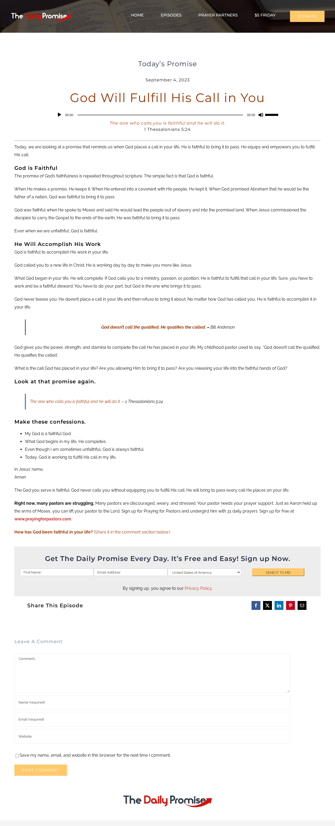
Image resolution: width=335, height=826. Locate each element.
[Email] (302, 605)
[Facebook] (256, 605)
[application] (167, 115)
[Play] (59, 114)
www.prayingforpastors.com (42, 518)
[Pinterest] (290, 605)
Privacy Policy (198, 588)
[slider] (272, 114)
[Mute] (261, 114)
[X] (267, 605)
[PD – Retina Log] (40, 12)
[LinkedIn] (279, 605)
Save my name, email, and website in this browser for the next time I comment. (95, 755)
